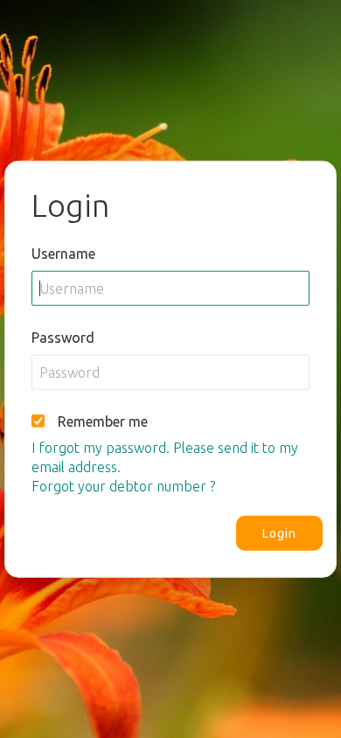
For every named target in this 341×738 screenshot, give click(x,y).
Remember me (103, 420)
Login (279, 533)
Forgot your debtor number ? (123, 485)
